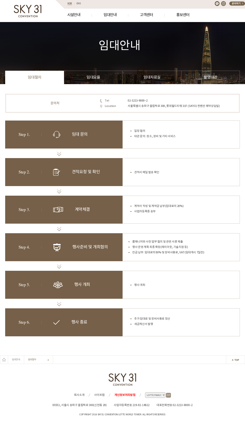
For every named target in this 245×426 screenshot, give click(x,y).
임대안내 (110, 15)
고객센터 (146, 15)
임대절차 (34, 77)
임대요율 (93, 77)
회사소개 (79, 395)
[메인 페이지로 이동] (4, 360)
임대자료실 (152, 77)
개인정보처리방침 (124, 395)
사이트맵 (99, 395)
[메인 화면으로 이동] (28, 11)
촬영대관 (210, 77)
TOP (236, 360)
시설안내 (73, 15)
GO (168, 395)
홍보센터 (182, 15)
